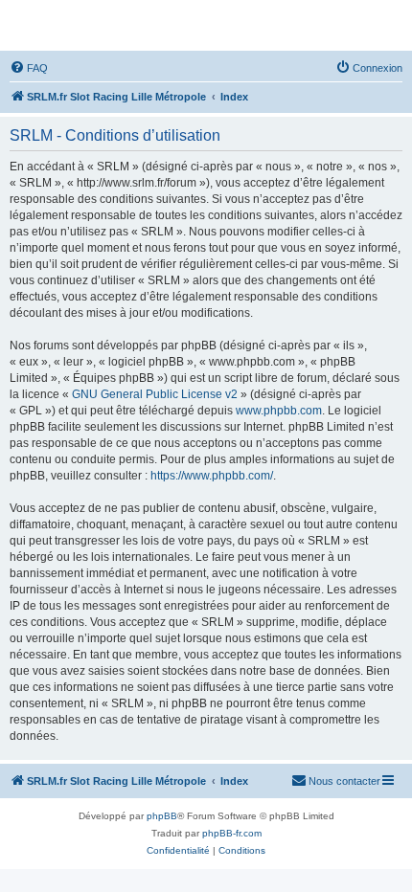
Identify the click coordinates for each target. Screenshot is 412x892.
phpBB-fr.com (232, 833)
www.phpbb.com (279, 410)
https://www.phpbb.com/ (211, 475)
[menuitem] (29, 67)
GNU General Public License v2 (155, 394)
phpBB (162, 816)
